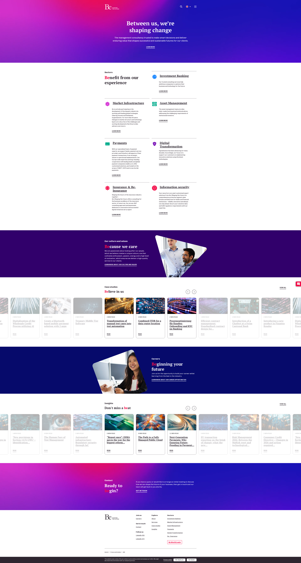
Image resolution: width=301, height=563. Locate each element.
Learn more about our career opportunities (169, 380)
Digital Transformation (175, 533)
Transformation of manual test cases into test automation (56, 323)
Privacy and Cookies (115, 552)
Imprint (106, 552)
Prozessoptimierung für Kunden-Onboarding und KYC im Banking (118, 324)
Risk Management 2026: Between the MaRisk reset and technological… (179, 441)
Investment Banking (174, 519)
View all (283, 287)
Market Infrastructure (175, 522)
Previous (188, 292)
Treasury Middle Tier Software (24, 322)
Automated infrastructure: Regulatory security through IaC (23, 441)
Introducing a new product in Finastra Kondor (211, 323)
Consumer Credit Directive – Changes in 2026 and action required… (213, 441)
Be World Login (175, 542)
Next (194, 292)
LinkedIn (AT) (140, 539)
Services (154, 522)
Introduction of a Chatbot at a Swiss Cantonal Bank (180, 323)
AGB (124, 552)
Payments (170, 529)
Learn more (150, 47)
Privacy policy (167, 559)
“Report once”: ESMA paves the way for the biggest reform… (55, 440)
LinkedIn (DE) (140, 535)
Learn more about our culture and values (121, 264)
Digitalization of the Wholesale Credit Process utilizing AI (243, 323)
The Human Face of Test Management (274, 438)
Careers (138, 519)
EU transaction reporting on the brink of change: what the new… (150, 441)
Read (14, 334)
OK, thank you (179, 560)
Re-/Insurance (172, 536)
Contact (138, 527)
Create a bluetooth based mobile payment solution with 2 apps (276, 323)
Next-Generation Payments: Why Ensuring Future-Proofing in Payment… (119, 441)
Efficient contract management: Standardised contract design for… (150, 324)
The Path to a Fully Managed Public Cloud (87, 438)
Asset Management (173, 526)
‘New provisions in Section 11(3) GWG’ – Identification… (243, 440)
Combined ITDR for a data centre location (86, 322)
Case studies (156, 526)
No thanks (192, 560)
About (154, 519)
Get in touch (141, 491)
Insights (154, 529)
